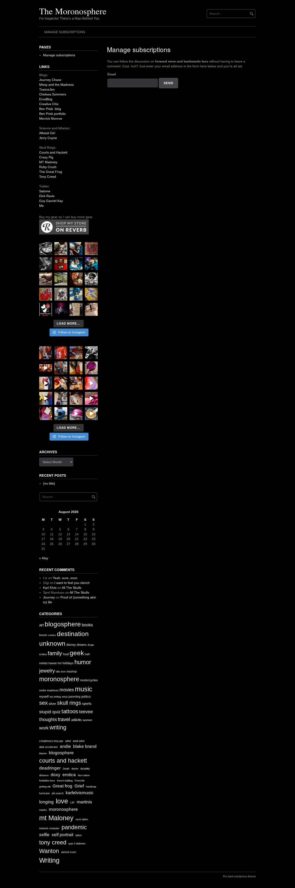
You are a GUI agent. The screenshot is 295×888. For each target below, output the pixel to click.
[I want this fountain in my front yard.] (45, 278)
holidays (68, 663)
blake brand (85, 746)
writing (58, 727)
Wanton (49, 851)
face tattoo (84, 775)
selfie (44, 834)
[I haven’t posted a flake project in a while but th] (60, 413)
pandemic (74, 827)
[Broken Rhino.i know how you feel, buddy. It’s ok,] (76, 294)
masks (43, 809)
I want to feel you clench (72, 583)
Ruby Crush (47, 167)
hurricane (44, 793)
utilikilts (76, 720)
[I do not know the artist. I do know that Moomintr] (45, 309)
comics (52, 635)
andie (65, 746)
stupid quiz (50, 711)
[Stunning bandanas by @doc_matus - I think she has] (45, 294)
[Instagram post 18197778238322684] (91, 263)
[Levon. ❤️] (76, 278)
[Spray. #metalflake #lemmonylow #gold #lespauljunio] (45, 398)
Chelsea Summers (52, 94)
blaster (43, 753)
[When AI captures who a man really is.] (91, 278)
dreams (82, 644)
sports (86, 703)
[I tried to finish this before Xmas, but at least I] (45, 383)
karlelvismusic (80, 792)
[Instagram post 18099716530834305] (76, 263)
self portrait (62, 834)
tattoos (70, 711)
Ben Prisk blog (50, 109)
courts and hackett (63, 761)
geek (77, 653)
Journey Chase (50, 80)
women (87, 720)
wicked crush (68, 852)
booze (43, 635)
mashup (72, 671)
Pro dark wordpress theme (239, 876)
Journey (49, 597)
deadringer (50, 768)
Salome (44, 191)
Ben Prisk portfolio (52, 113)
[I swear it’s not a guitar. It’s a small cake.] (76, 309)
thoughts (48, 719)
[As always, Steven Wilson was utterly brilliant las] (60, 309)
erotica (43, 654)
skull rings (69, 703)
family (55, 653)
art (41, 625)
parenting (74, 696)
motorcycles (89, 680)
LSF (72, 802)
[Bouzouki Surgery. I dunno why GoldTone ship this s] (76, 352)
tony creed (52, 842)
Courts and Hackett (53, 152)
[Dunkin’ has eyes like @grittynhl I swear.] (60, 294)
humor (82, 662)
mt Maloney (56, 818)
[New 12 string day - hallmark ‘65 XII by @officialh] (60, 367)
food (66, 654)
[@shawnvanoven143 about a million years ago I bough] (60, 263)
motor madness (49, 690)
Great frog (62, 786)
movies (66, 689)
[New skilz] (60, 383)
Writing (49, 860)
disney (71, 644)
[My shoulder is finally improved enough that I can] (45, 352)
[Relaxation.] (45, 263)
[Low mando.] (91, 352)
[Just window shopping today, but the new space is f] (60, 278)
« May (43, 558)
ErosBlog (45, 99)
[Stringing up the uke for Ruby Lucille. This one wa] (45, 413)
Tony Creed (47, 176)
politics (86, 696)
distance (44, 775)
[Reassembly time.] (76, 398)
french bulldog (65, 780)
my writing (55, 696)
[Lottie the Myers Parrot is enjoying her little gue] (91, 248)
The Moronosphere (72, 11)
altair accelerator (48, 747)
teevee (86, 711)
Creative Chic (49, 104)
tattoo (78, 835)
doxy (55, 774)
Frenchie (80, 780)
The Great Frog (50, 172)
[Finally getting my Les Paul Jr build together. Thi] (76, 383)
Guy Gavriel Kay (51, 201)
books (87, 625)
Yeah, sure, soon (65, 578)
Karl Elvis (49, 587)
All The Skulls (71, 587)
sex (43, 703)
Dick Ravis (46, 196)
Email (111, 74)
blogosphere (63, 624)
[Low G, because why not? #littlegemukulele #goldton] (91, 367)
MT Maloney (48, 162)
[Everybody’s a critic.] (76, 248)
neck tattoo (82, 819)
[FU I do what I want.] (91, 309)
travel (64, 719)
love (63, 671)
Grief (79, 786)
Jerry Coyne (48, 138)
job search (58, 793)
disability (85, 768)
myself (44, 696)
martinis (84, 801)
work (44, 727)
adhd (68, 741)
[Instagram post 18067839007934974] (76, 413)
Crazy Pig (46, 157)
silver (52, 703)
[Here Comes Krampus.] (91, 383)
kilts (58, 671)
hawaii (52, 663)
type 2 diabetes (77, 843)
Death (66, 768)
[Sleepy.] (60, 248)
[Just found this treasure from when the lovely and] (91, 294)
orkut (65, 696)
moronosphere (59, 679)
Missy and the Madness (56, 84)
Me (41, 205)
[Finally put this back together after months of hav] (76, 367)
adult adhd (78, 741)
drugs (91, 644)
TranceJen (47, 89)
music (83, 689)
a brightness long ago (51, 741)
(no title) (49, 483)
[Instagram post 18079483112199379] (45, 367)
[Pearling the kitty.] (91, 398)
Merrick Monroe (50, 118)
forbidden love (47, 780)
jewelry (47, 671)
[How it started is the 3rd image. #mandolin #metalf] (60, 398)
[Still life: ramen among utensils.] (45, 248)
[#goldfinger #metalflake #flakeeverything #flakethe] (91, 413)
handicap (91, 786)
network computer (49, 828)
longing (46, 801)
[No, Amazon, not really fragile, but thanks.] (60, 352)
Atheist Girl (47, 133)
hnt (60, 663)
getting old (44, 786)
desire (74, 768)
